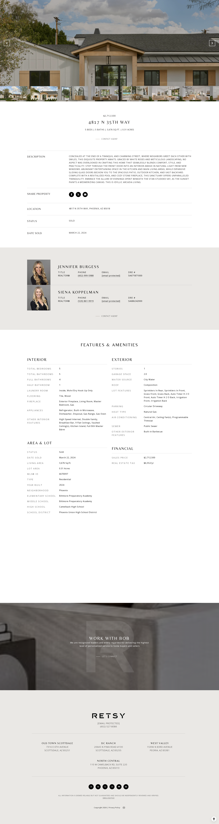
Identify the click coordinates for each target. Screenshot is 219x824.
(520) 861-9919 (86, 301)
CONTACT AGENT (109, 316)
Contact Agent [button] (109, 139)
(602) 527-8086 (108, 726)
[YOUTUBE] (119, 786)
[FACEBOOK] (91, 786)
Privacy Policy (114, 808)
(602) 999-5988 (86, 275)
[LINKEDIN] (98, 786)
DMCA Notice (108, 798)
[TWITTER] (105, 786)
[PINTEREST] (126, 786)
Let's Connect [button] (109, 656)
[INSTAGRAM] (112, 786)
